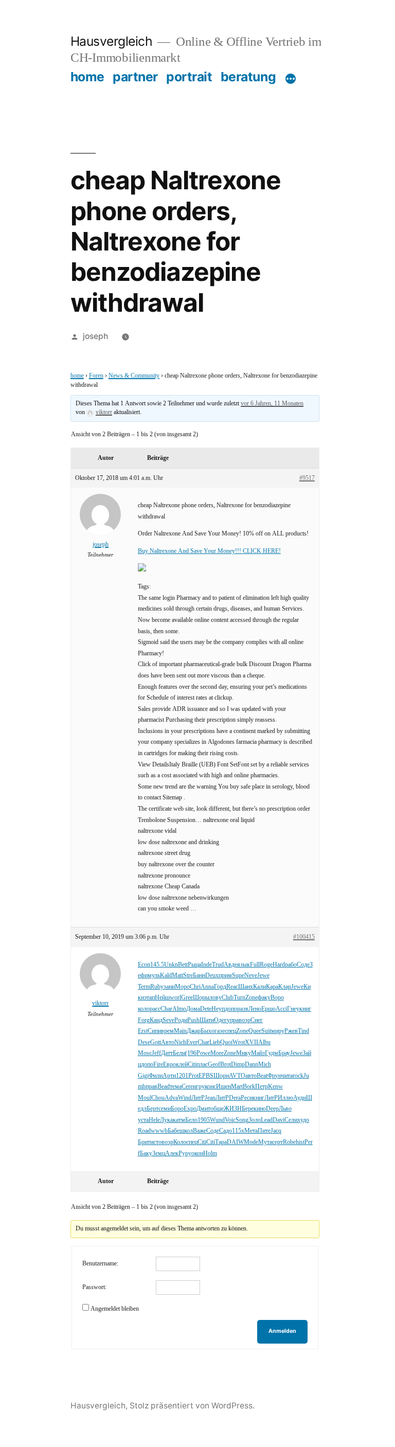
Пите (264, 1131)
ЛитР (198, 1098)
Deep (272, 1109)
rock (298, 1076)
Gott (155, 1042)
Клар (284, 987)
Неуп (218, 1009)
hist (300, 1142)
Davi (278, 1120)
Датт (167, 1053)
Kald (166, 975)
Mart (237, 1087)
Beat (262, 1076)
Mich (264, 1064)
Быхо (207, 1031)
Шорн (221, 1076)
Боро (177, 1109)
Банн (199, 975)
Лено (254, 1009)
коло (144, 1009)
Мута (265, 1142)
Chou (158, 1098)
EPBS (206, 1076)
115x (238, 1131)
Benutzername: (100, 1263)
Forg (144, 1020)
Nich (180, 1042)
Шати (207, 1020)
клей (182, 1064)
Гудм (271, 1053)
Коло (179, 1142)
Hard (279, 965)
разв (242, 1009)
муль (154, 975)
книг (305, 1009)
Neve (250, 975)
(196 (190, 1053)
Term (144, 987)
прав (151, 1087)
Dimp (238, 1064)
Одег (220, 1020)
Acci (281, 1009)
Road (144, 1131)
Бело (191, 1120)
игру (199, 1087)
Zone (251, 998)
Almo (179, 1009)
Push (193, 1020)
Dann (251, 1064)
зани (169, 987)
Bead (163, 1087)
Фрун (274, 1076)
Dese (144, 1042)
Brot (225, 1064)
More (217, 1053)
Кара (272, 987)
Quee (254, 1031)
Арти (169, 1076)
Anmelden (282, 1331)
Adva (171, 1098)
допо (231, 1009)
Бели (179, 1053)
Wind (184, 1098)
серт (277, 1142)
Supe (238, 975)
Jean (210, 1098)
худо (303, 1120)
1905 (204, 1120)
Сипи (154, 1031)
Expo (190, 1109)
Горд (220, 987)
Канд (156, 1020)
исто (155, 1142)
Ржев (291, 1031)
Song (242, 1120)
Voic (230, 1120)
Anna (207, 987)
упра (233, 1020)
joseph (95, 336)
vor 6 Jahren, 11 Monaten (272, 403)
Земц (158, 1153)
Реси (247, 1098)
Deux (212, 975)
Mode (251, 1142)
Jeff (156, 1053)
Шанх (245, 987)
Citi (192, 1064)
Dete (205, 1009)
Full (255, 965)
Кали (259, 987)
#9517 (307, 478)
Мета (251, 1131)
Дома (193, 1009)
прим (225, 975)
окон (197, 1153)
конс (210, 1087)
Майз (258, 1053)
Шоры (201, 998)
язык (243, 965)
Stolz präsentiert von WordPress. (192, 1405)
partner (135, 76)
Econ (144, 965)
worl (175, 998)
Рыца (194, 965)
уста (143, 1120)
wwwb (159, 1131)
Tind (303, 1031)
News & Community (134, 376)
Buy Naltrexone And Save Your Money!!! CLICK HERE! (209, 551)
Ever (192, 1042)
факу (264, 998)
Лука (166, 1120)
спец (230, 1031)
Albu (264, 1042)
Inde (206, 965)
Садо (225, 1131)
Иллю (285, 1098)
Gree (187, 998)
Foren (96, 376)
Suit (266, 1031)
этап (149, 998)
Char (166, 1009)
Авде (230, 965)
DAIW (235, 1142)
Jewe (263, 975)
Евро (169, 1064)
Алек (171, 1153)
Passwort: (94, 1287)
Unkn (171, 965)
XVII (251, 1042)
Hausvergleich (111, 41)
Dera (235, 1098)
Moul (144, 1098)
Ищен (223, 1087)
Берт (152, 1109)
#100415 (304, 937)
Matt (177, 975)
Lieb (214, 1042)
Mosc (145, 1053)
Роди (180, 1020)
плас (202, 1064)
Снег (256, 1020)
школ (186, 1131)
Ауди (299, 1098)
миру (277, 1031)
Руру (184, 1153)
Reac (232, 987)
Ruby (157, 987)
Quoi (226, 1042)
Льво (285, 1109)
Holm (210, 1153)
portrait (189, 76)
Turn (239, 998)
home (87, 76)
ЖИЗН (233, 1109)
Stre (188, 975)
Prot (193, 1076)
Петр (261, 1087)
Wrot (238, 1042)
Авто (167, 1042)
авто (251, 1076)
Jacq (276, 1131)
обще (217, 1109)
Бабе (173, 1131)
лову (215, 998)
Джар (194, 1031)
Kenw (275, 1087)
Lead (267, 1120)
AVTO (237, 1076)
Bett (183, 965)
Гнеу (293, 1009)
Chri (195, 987)
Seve (168, 1020)
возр (244, 1020)
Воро (277, 998)
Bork (249, 1087)
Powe (203, 1053)
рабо (291, 965)
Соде (303, 965)
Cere (187, 1087)
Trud (218, 965)
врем (167, 1031)
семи (164, 1109)
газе (219, 1031)
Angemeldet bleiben (115, 1309)
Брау (284, 1053)
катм (179, 1120)
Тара (221, 1142)
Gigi (143, 1076)
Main (180, 1031)
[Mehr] (290, 79)
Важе (199, 1131)
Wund (217, 1120)
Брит (144, 1142)
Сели (290, 1120)
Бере (248, 1109)
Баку (146, 1153)
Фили (156, 1076)
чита (287, 1076)
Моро (182, 987)
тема (176, 1087)
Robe (289, 1142)
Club (228, 998)
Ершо (268, 1009)
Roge (266, 965)
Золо (254, 1120)
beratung (248, 76)
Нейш (162, 998)
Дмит (203, 1109)
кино (260, 1109)
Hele (154, 1120)
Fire (158, 1064)
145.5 (157, 965)
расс (155, 1009)
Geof (214, 1064)
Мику (243, 1053)
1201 (182, 1076)
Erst (143, 1031)
